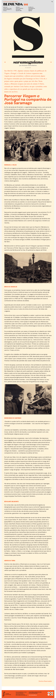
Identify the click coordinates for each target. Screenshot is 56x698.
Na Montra (31, 7)
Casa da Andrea (19, 8)
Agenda (30, 10)
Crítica (5, 10)
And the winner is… (7, 9)
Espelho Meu (19, 10)
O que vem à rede (7, 8)
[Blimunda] (13, 4)
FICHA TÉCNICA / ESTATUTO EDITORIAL (35, 692)
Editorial (5, 7)
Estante (18, 7)
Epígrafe (31, 9)
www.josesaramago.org (20, 694)
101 (26, 4)
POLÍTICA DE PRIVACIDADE (33, 693)
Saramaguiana (32, 8)
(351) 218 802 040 (20, 693)
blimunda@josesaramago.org (21, 695)
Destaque (18, 9)
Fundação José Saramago (10, 2)
